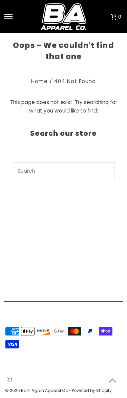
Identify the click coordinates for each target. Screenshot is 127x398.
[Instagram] (8, 380)
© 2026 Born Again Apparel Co (37, 390)
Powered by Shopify (92, 390)
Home (39, 81)
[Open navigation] (20, 16)
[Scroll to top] (112, 380)
